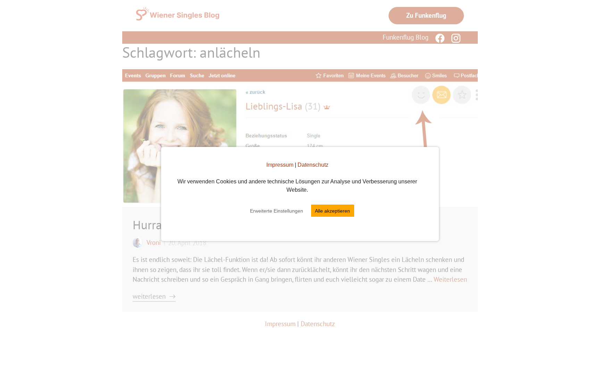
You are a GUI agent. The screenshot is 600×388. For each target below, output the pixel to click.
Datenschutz (313, 165)
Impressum (279, 165)
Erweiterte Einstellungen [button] (276, 211)
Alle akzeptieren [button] (332, 211)
